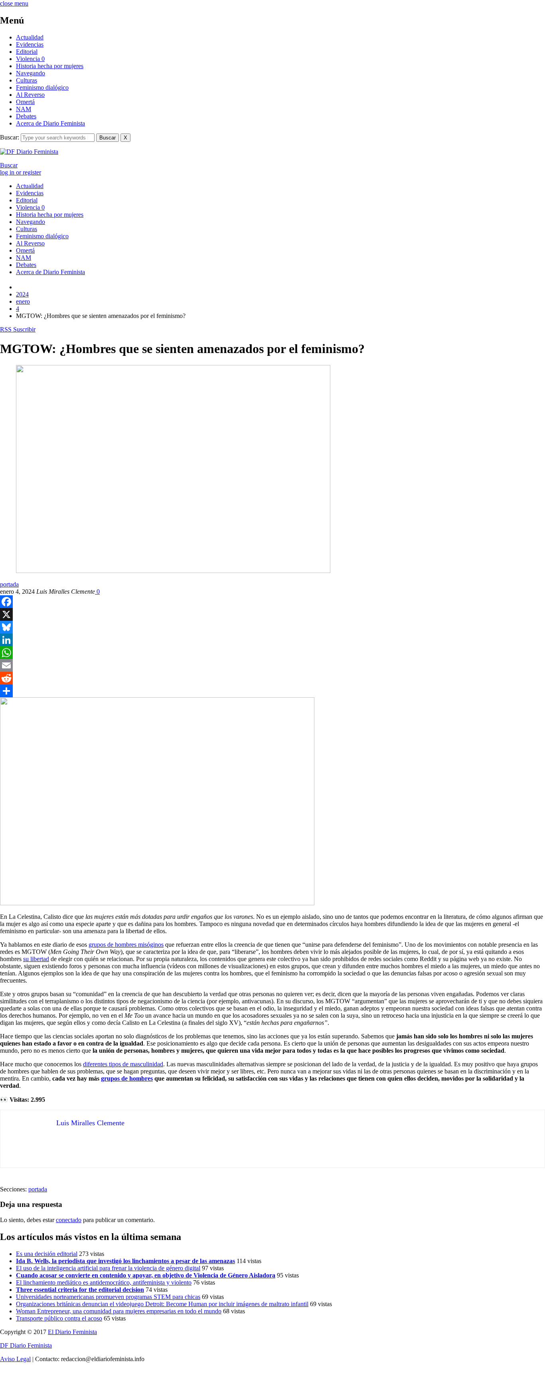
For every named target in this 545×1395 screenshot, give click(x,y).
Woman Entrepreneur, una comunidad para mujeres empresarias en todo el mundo (118, 1311)
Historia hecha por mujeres (49, 66)
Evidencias (29, 44)
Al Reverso (30, 94)
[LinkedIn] (272, 640)
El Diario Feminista (72, 1331)
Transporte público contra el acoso (59, 1318)
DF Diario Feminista (26, 1345)
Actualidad (29, 37)
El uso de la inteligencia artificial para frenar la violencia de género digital (108, 1268)
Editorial (27, 51)
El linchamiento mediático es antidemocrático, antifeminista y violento (104, 1282)
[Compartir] (272, 691)
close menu (14, 3)
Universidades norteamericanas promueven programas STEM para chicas (108, 1296)
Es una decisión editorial (46, 1253)
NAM (23, 109)
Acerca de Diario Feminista (50, 123)
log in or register (20, 172)
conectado (68, 1219)
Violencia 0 (30, 58)
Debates (26, 116)
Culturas (26, 80)
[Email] (272, 665)
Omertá (25, 101)
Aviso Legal (15, 1359)
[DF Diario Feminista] (29, 151)
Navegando (30, 73)
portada (9, 584)
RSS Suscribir (18, 329)
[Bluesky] (272, 627)
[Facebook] (272, 601)
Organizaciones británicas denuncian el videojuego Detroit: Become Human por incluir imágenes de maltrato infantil (162, 1304)
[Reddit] (272, 678)
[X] (272, 614)
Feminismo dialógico (42, 87)
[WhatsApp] (272, 652)
